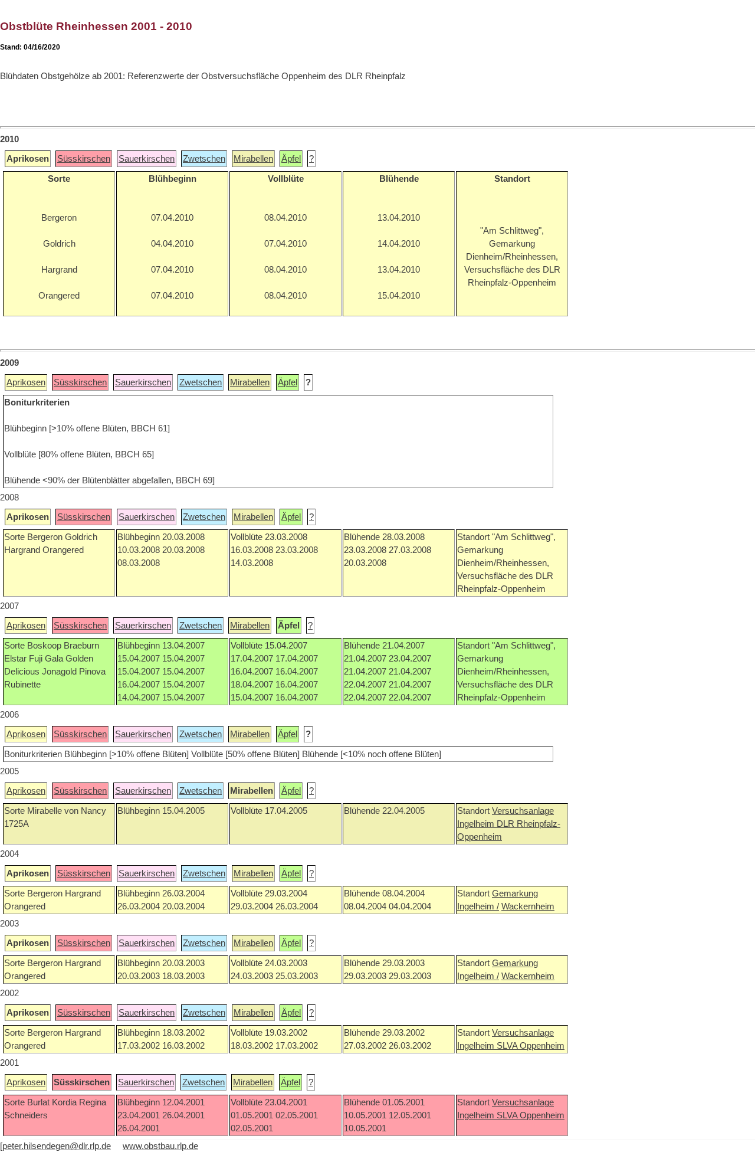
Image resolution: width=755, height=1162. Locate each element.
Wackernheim (527, 906)
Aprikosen (25, 382)
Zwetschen (204, 158)
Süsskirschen (83, 158)
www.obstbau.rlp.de (160, 1146)
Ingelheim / (478, 906)
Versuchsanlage (523, 811)
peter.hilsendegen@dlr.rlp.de (56, 1146)
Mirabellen (253, 158)
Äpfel (291, 158)
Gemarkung (515, 893)
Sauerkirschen (147, 158)
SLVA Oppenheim (530, 1045)
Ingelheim (477, 824)
